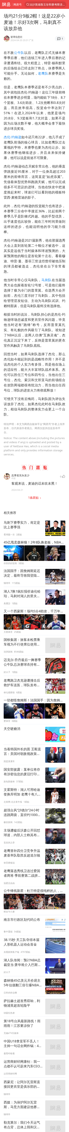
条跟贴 (33, 498)
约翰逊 (16, 137)
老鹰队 (43, 73)
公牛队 (19, 52)
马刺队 (46, 280)
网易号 (17, 4)
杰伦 (7, 137)
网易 (6, 4)
